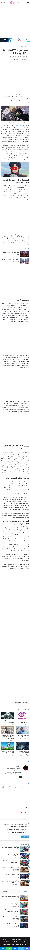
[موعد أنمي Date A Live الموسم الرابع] (24, 261)
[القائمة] (28, 3)
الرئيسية (25, 46)
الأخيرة (15, 891)
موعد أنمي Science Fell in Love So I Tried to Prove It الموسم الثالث (7, 737)
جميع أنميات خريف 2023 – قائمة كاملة (10, 847)
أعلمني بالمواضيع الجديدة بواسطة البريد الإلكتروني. (16, 832)
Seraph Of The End (19, 125)
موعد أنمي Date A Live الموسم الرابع (10, 259)
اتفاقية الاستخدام (10, 944)
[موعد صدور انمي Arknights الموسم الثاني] (24, 254)
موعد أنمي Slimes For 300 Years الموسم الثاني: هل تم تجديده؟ (8, 752)
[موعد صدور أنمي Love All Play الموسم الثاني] (22, 730)
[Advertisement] (15, 21)
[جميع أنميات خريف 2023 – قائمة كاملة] (24, 849)
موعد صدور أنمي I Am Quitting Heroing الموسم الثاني (22, 752)
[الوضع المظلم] (4, 3)
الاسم (27, 807)
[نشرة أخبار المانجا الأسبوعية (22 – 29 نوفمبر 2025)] (24, 869)
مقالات (21, 46)
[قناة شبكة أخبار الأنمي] (15, 39)
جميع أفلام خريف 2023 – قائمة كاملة (10, 896)
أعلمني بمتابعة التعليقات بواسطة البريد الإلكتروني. (17, 829)
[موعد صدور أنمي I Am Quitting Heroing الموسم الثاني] (22, 746)
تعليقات (5, 891)
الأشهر (25, 891)
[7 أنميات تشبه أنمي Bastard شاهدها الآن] (7, 715)
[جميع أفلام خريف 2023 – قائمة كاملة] (24, 898)
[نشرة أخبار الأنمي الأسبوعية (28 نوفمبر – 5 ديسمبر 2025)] (24, 863)
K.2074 (19, 766)
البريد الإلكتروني (25, 812)
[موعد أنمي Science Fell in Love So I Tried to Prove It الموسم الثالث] (7, 730)
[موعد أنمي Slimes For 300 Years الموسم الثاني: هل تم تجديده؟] (7, 746)
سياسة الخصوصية (19, 944)
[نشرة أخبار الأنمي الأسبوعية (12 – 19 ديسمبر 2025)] (24, 856)
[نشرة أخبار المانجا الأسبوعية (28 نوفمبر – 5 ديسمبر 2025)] (24, 883)
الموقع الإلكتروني (25, 818)
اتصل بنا (4, 944)
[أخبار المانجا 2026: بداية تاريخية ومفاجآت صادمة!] (24, 876)
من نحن (25, 944)
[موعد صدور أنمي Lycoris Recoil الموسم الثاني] (22, 715)
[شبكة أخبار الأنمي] (15, 2)
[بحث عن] (2, 3)
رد (20, 777)
